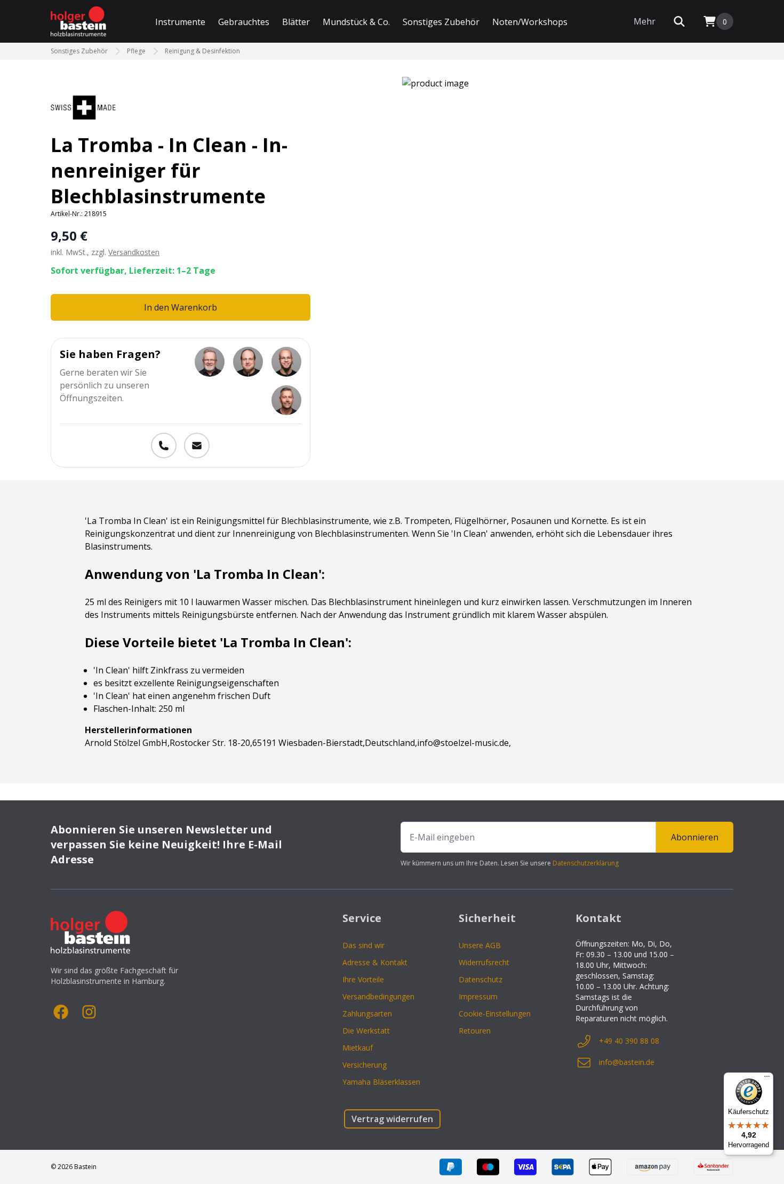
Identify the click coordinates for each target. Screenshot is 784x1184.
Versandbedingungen (378, 996)
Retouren (475, 1031)
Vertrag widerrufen (392, 1119)
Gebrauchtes (243, 22)
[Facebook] (61, 1012)
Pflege (136, 51)
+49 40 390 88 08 (629, 1041)
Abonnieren (694, 837)
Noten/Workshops (529, 22)
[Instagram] (89, 1012)
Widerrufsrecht (484, 962)
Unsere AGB (480, 945)
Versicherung (364, 1065)
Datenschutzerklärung (586, 863)
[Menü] (767, 1078)
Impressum (478, 996)
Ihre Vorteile (363, 979)
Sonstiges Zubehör (441, 22)
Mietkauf (357, 1048)
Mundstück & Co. (356, 22)
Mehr (644, 21)
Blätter (296, 22)
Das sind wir (363, 945)
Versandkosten (133, 252)
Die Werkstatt (366, 1031)
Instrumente (180, 22)
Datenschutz (480, 979)
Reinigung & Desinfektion (202, 51)
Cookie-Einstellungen (495, 1013)
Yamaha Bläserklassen (381, 1082)
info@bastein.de (626, 1062)
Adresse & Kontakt (374, 962)
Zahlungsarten (367, 1013)
